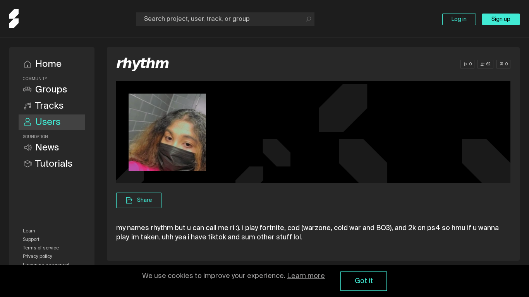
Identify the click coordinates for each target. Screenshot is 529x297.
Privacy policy (37, 256)
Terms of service (41, 248)
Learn (29, 231)
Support (31, 239)
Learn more (306, 276)
